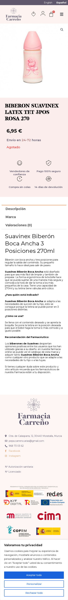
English (48, 2)
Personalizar (34, 584)
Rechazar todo (34, 592)
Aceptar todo (34, 575)
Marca (10, 217)
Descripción (15, 209)
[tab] (34, 209)
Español (61, 2)
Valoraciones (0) (18, 225)
